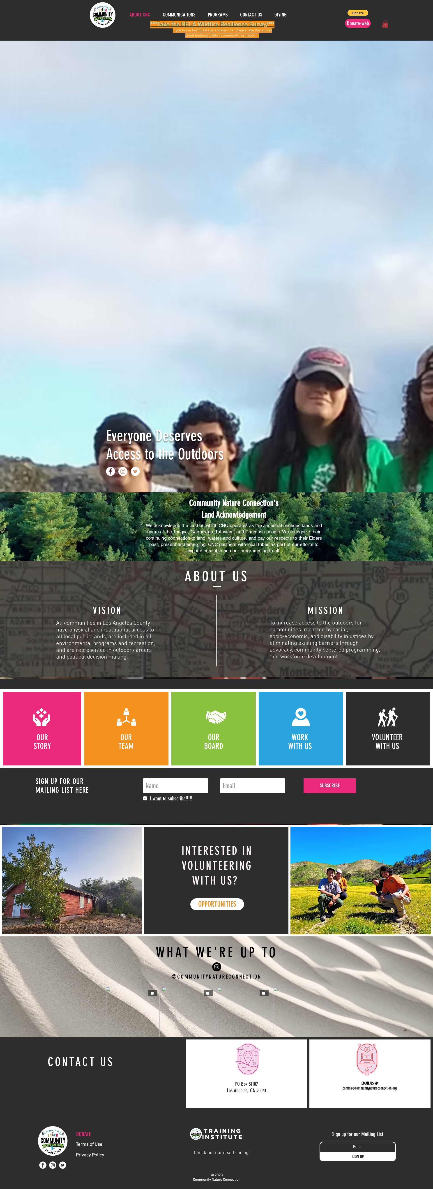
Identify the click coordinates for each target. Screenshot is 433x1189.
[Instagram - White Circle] (122, 471)
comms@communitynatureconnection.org (370, 1088)
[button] (283, 15)
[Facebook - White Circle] (110, 471)
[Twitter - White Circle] (135, 471)
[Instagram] (216, 966)
